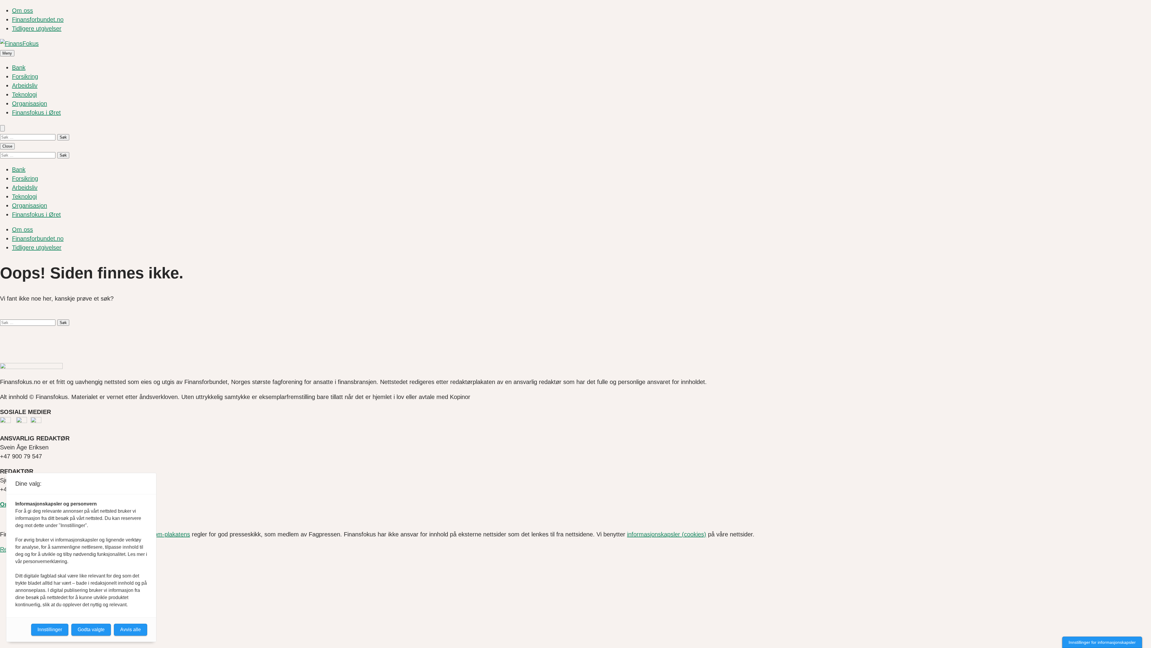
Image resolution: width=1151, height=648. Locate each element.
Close (7, 146)
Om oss (22, 10)
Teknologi (24, 94)
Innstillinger (49, 629)
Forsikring (25, 76)
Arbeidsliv (24, 85)
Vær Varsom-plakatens (159, 534)
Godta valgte (91, 629)
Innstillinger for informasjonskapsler (1102, 642)
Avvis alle (130, 629)
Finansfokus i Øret (36, 112)
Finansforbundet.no (38, 19)
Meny (7, 53)
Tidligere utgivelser (36, 28)
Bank (18, 67)
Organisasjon (29, 103)
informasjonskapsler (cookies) (666, 534)
